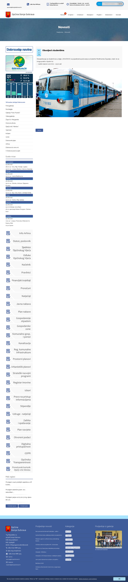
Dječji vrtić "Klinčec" (12, 126)
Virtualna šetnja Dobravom (15, 102)
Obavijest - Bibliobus (41, 552)
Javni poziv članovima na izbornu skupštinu (47, 559)
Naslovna (60, 32)
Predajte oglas (24, 506)
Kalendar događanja (72, 547)
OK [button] (119, 579)
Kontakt (118, 15)
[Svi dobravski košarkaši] (108, 539)
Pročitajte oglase (12, 506)
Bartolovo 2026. (40, 563)
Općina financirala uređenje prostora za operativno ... (49, 535)
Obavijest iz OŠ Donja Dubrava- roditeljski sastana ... (49, 555)
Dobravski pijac (11, 140)
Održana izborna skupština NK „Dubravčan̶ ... (47, 544)
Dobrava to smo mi (12, 147)
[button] (88, 579)
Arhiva (8, 144)
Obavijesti (90, 15)
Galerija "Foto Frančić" (13, 113)
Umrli (7, 137)
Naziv (99, 3)
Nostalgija (9, 109)
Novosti (63, 15)
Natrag (39, 130)
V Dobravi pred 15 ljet (13, 151)
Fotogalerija (10, 106)
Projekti (99, 15)
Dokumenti (108, 15)
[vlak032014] (78, 68)
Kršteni (8, 133)
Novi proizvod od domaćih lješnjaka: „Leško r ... (48, 531)
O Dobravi (80, 15)
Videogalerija (10, 116)
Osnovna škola (10, 123)
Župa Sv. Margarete (12, 119)
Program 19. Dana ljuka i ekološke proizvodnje (47, 548)
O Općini (70, 15)
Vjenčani (8, 130)
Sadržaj (120, 3)
